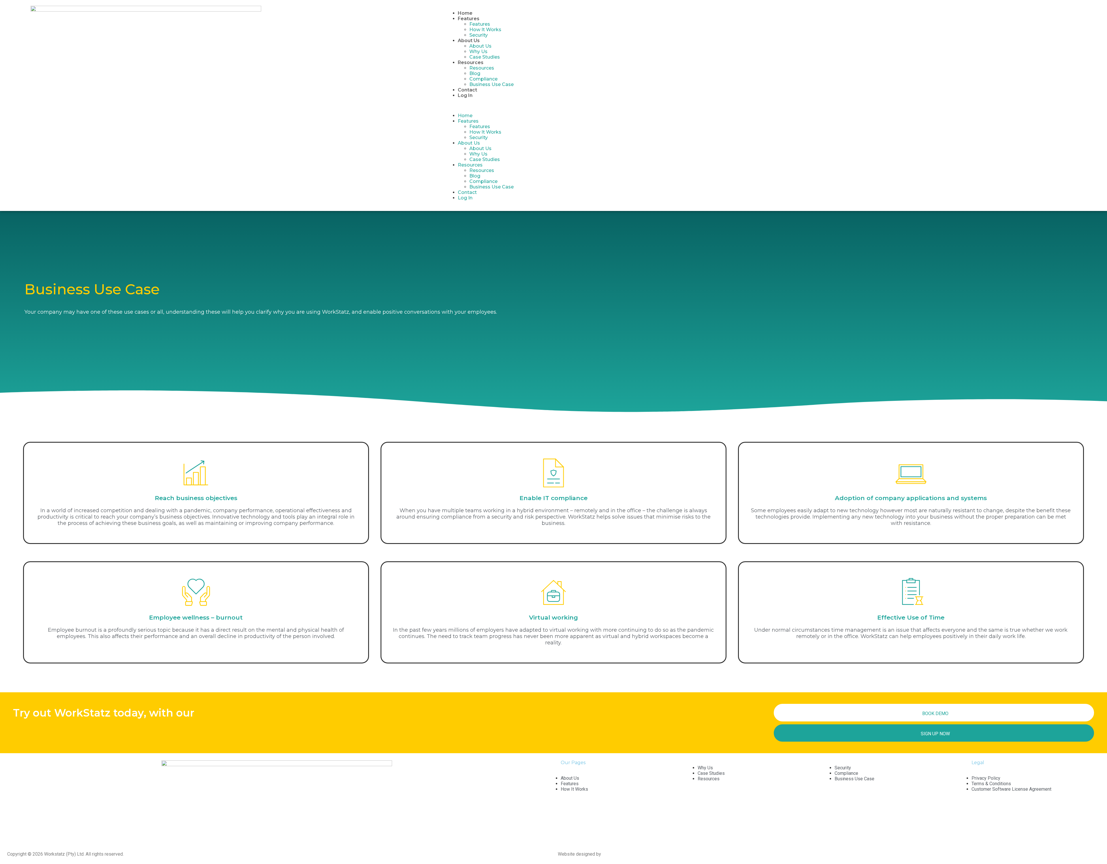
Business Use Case (491, 84)
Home (465, 13)
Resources (481, 68)
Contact (467, 90)
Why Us (478, 51)
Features (479, 24)
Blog (474, 73)
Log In (465, 95)
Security (478, 35)
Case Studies (484, 57)
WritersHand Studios (626, 854)
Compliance (483, 79)
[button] (768, 105)
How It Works (485, 29)
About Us (480, 46)
